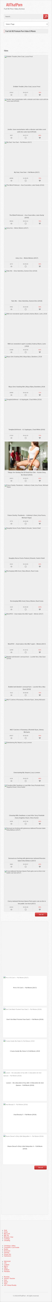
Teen (5, 1283)
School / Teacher (9, 1278)
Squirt (6, 1282)
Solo (5, 1280)
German (6, 1252)
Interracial (7, 1261)
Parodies (7, 1271)
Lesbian (6, 1265)
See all (41, 914)
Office (6, 1268)
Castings (7, 1239)
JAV (5, 1263)
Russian (6, 1277)
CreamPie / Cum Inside (11, 1247)
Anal (5, 1230)
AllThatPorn (14, 5)
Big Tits (6, 1235)
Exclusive (7, 1251)
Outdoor (6, 1270)
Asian (6, 1232)
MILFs (6, 1266)
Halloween (7, 1256)
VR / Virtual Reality (10, 1285)
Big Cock (7, 1234)
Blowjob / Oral (8, 1237)
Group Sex (7, 1254)
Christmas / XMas (9, 1246)
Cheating (7, 1240)
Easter (6, 1249)
